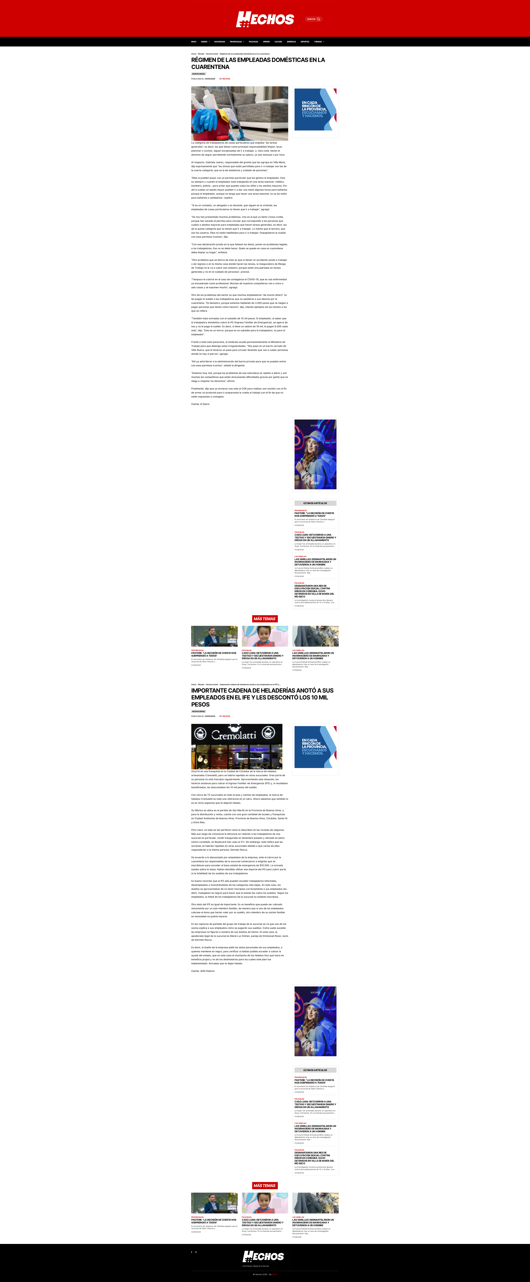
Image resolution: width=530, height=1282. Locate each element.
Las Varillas (300, 556)
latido (274, 1274)
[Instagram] (195, 1252)
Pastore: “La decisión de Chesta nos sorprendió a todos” (314, 514)
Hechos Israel (212, 54)
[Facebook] (191, 1252)
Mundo (201, 54)
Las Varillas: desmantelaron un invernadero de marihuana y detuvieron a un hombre (315, 562)
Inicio (193, 54)
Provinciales (301, 511)
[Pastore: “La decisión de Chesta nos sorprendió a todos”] (214, 636)
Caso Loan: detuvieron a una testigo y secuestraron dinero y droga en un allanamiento (315, 537)
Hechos (226, 79)
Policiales (299, 532)
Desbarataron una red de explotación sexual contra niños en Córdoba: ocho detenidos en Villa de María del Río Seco (314, 591)
